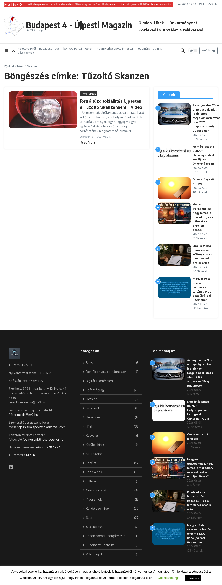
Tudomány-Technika (150, 48)
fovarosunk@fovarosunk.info (43, 439)
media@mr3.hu (27, 414)
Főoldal (9, 66)
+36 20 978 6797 (48, 447)
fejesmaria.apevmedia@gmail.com (41, 427)
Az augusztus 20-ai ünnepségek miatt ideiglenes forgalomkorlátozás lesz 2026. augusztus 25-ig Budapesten (206, 118)
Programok (89, 93)
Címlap (145, 22)
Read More (87, 142)
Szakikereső (191, 30)
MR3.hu (31, 455)
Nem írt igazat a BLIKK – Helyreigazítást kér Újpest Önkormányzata (204, 155)
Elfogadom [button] (193, 578)
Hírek (159, 22)
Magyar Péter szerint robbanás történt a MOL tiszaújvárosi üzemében (199, 534)
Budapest (45, 48)
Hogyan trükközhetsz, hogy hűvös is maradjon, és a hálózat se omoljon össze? (203, 217)
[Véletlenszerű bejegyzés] (13, 50)
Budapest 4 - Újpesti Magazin (79, 24)
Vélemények (26, 52)
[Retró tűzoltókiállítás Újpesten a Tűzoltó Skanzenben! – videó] (43, 109)
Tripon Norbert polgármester (114, 48)
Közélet (170, 30)
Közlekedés (150, 30)
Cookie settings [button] (169, 578)
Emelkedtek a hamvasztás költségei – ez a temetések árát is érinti (202, 254)
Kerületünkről (27, 48)
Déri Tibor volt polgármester (73, 48)
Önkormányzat (183, 22)
